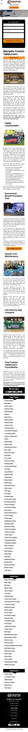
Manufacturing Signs (10, 634)
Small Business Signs (10, 662)
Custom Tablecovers (10, 436)
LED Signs (7, 469)
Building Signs (8, 420)
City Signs (7, 593)
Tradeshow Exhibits (10, 543)
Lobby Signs (8, 477)
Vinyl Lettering (8, 545)
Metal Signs (8, 483)
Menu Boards (8, 480)
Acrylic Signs (8, 406)
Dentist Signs (8, 610)
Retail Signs (8, 653)
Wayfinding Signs (9, 559)
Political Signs (8, 643)
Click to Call (14, 7)
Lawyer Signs (8, 629)
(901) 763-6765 (14, 5)
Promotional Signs (10, 507)
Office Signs (8, 488)
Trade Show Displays (10, 537)
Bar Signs (7, 585)
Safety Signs (8, 518)
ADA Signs (7, 403)
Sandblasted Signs (10, 521)
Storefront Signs (9, 526)
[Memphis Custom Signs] (14, 695)
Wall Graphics (8, 551)
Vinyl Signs (7, 688)
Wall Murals (7, 554)
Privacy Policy (14, 713)
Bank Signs (7, 582)
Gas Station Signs (9, 615)
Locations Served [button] (13, 721)
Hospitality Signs (9, 621)
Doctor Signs (8, 612)
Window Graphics (9, 565)
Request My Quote (13, 41)
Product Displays (9, 504)
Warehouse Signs (9, 664)
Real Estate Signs (9, 648)
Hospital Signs (8, 618)
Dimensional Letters (10, 447)
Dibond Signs (8, 441)
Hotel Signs (8, 623)
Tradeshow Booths (10, 540)
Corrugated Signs (9, 433)
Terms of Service (14, 715)
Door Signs (7, 450)
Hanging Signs (8, 463)
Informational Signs (10, 466)
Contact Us (14, 718)
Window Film (8, 562)
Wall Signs (7, 556)
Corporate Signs (9, 604)
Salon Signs (8, 656)
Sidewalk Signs (9, 524)
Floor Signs (7, 458)
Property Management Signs (13, 645)
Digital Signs (8, 444)
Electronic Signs (9, 452)
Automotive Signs (9, 580)
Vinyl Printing (8, 548)
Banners (6, 414)
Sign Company (14, 710)
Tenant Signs (8, 534)
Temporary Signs (9, 532)
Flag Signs (7, 455)
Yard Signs (7, 570)
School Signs (8, 659)
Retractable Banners (10, 513)
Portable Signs (8, 496)
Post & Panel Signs (10, 499)
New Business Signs (10, 637)
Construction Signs (10, 599)
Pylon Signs (8, 510)
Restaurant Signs (9, 651)
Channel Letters (9, 428)
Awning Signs (8, 411)
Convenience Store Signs (12, 601)
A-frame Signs (8, 400)
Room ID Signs (8, 515)
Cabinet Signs (8, 422)
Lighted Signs (8, 474)
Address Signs (8, 409)
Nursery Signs (8, 640)
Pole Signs (7, 493)
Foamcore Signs (9, 461)
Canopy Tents (8, 425)
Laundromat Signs (10, 626)
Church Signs (8, 591)
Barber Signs (8, 588)
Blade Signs (8, 417)
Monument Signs (9, 485)
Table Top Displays (10, 529)
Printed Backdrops (10, 502)
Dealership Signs (9, 607)
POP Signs (7, 491)
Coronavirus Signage (10, 430)
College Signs (8, 596)
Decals (6, 439)
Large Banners (8, 472)
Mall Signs (7, 632)
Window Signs (8, 567)
